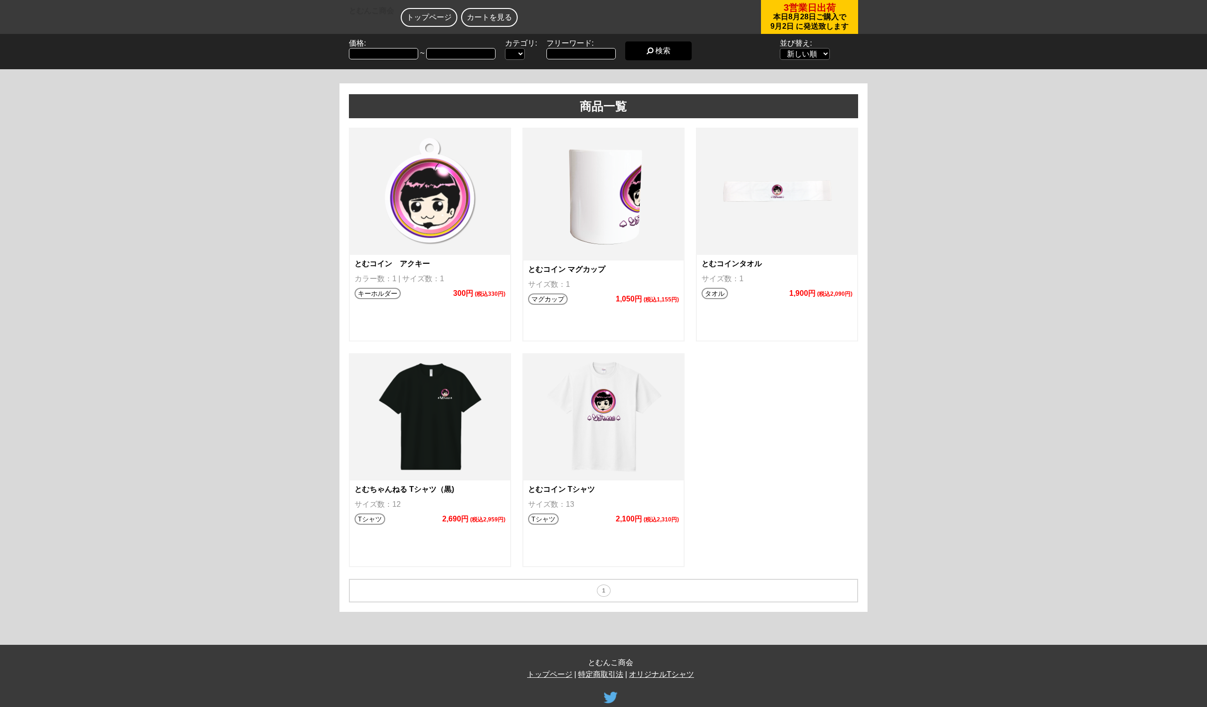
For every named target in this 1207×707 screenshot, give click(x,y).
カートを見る (489, 17)
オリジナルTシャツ (661, 674)
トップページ (429, 17)
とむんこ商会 (371, 11)
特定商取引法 (600, 674)
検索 (661, 51)
